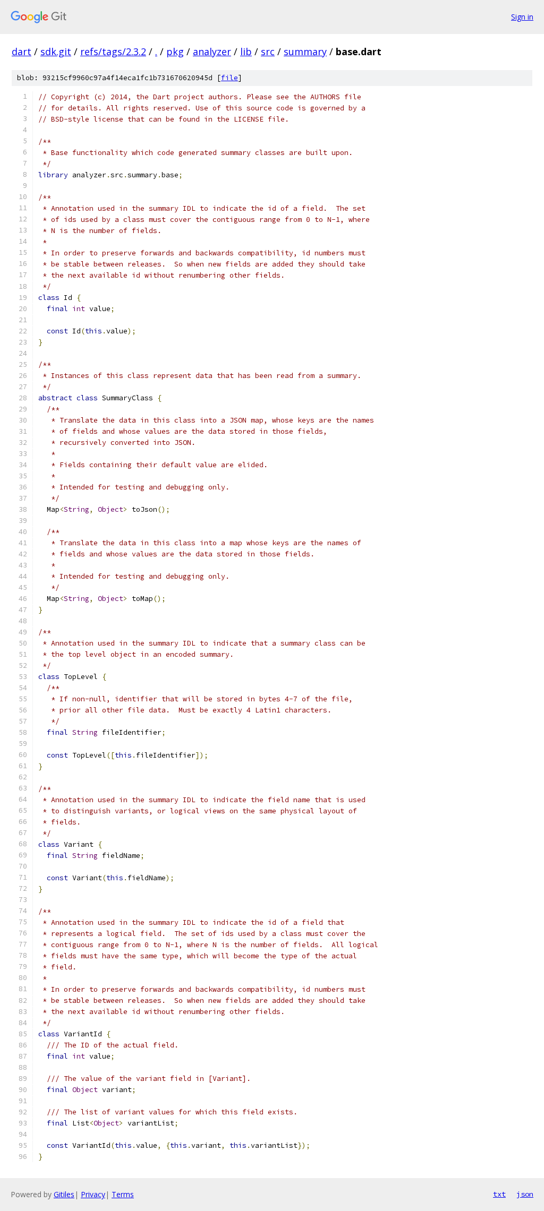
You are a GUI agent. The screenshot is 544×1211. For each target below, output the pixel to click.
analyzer (212, 51)
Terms (123, 1194)
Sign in (522, 17)
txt (499, 1194)
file (229, 77)
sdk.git (55, 51)
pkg (175, 51)
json (524, 1194)
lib (246, 51)
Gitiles (64, 1194)
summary (305, 51)
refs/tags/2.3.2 (113, 51)
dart (21, 51)
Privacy (93, 1194)
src (268, 51)
